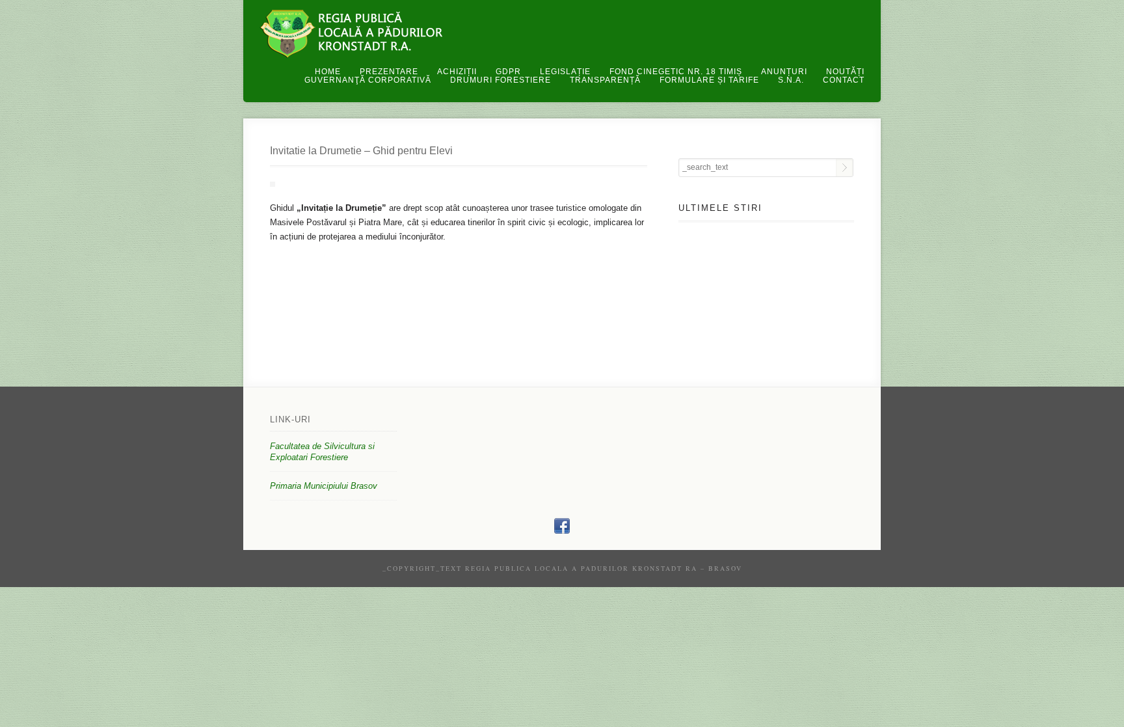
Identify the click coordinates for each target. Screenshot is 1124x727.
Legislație (565, 71)
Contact (843, 80)
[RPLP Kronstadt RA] (562, 531)
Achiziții (457, 71)
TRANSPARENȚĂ (605, 80)
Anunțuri (784, 71)
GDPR (508, 71)
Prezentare (389, 71)
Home (328, 71)
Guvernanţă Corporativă (367, 80)
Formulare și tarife (709, 80)
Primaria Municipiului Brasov (323, 486)
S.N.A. (791, 80)
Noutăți (845, 71)
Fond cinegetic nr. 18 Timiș (675, 71)
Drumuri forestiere (500, 80)
